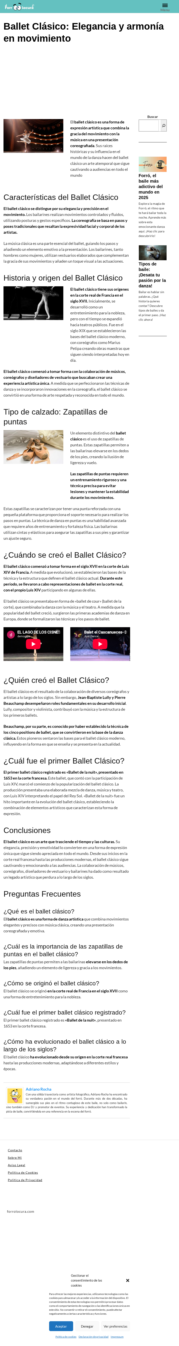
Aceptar (61, 1326)
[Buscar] (164, 125)
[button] (128, 1280)
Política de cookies (65, 1336)
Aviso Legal (16, 1165)
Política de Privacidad (25, 1180)
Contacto (15, 1150)
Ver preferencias (115, 1326)
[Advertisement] (89, 80)
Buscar (152, 116)
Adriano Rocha (38, 1089)
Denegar (87, 1326)
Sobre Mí (15, 1157)
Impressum (117, 1336)
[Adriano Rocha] (15, 1095)
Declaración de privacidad (93, 1336)
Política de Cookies (23, 1172)
